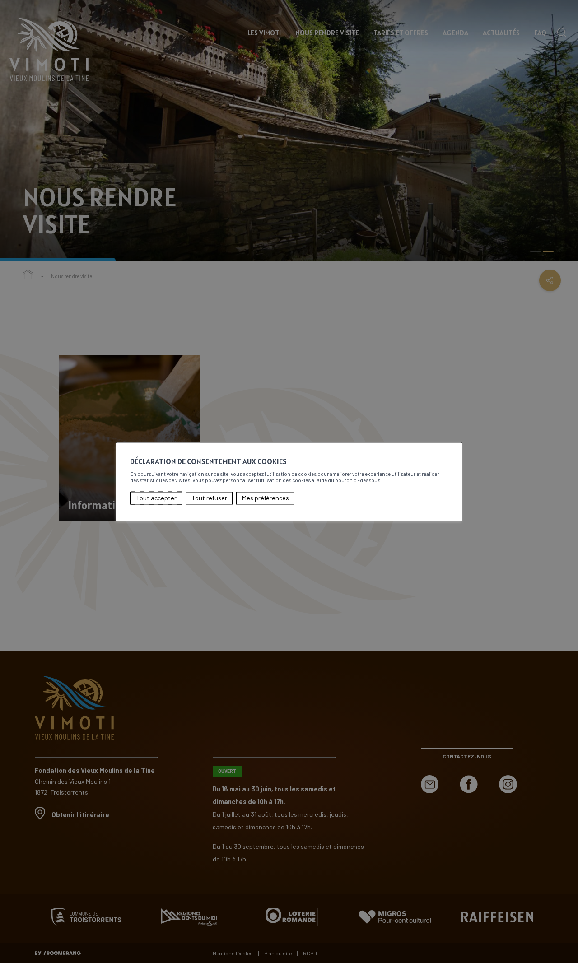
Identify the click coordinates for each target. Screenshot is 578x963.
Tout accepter (156, 498)
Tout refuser (209, 498)
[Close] (454, 432)
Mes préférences (265, 498)
